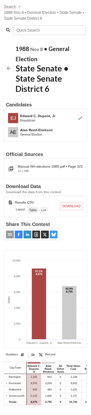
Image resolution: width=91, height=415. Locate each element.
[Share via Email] (10, 234)
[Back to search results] (9, 68)
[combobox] (49, 30)
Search (10, 7)
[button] (33, 210)
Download (71, 206)
